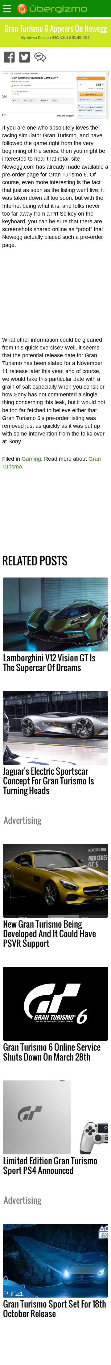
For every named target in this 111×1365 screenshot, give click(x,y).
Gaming (31, 459)
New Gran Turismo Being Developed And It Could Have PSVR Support (49, 933)
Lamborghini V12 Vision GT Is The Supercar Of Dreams (49, 662)
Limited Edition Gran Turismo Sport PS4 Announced (50, 1165)
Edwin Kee (36, 37)
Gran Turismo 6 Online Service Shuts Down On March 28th (52, 1052)
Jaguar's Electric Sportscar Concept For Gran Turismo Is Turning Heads (48, 781)
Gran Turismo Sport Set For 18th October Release (54, 1309)
